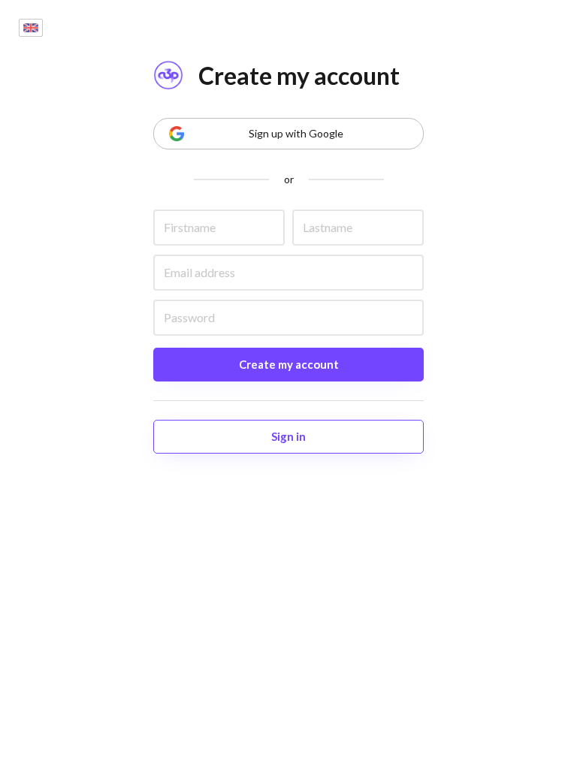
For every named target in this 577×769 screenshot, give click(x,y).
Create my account (289, 364)
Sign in (288, 436)
